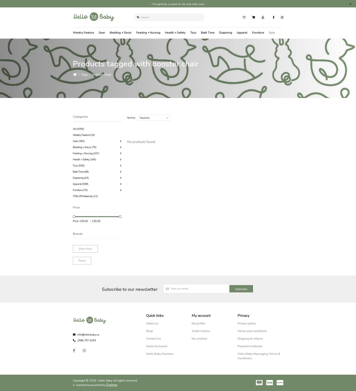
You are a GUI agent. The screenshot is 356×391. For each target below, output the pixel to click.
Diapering (225, 33)
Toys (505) (79, 165)
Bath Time (208, 33)
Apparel (242, 33)
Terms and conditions (252, 331)
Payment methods (250, 346)
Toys (193, 33)
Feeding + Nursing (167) (86, 153)
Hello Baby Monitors (160, 354)
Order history (201, 331)
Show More (85, 249)
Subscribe (241, 289)
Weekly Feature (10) (84, 135)
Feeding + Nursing (148, 33)
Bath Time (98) (81, 172)
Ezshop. (112, 385)
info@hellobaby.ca (88, 334)
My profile (198, 323)
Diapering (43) (81, 178)
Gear (102, 33)
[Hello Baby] (94, 24)
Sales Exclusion (156, 346)
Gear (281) (79, 141)
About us (152, 323)
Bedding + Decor (121, 33)
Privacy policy (247, 323)
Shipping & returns (250, 339)
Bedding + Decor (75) (84, 147)
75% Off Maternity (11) (85, 196)
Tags (84, 74)
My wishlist (199, 339)
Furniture (258, 33)
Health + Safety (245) (84, 159)
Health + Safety (175, 33)
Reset (82, 260)
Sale (272, 33)
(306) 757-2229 (86, 340)
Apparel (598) (80, 184)
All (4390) (78, 129)
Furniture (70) (80, 190)
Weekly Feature (83, 33)
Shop (149, 331)
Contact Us (153, 339)
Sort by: (131, 118)
